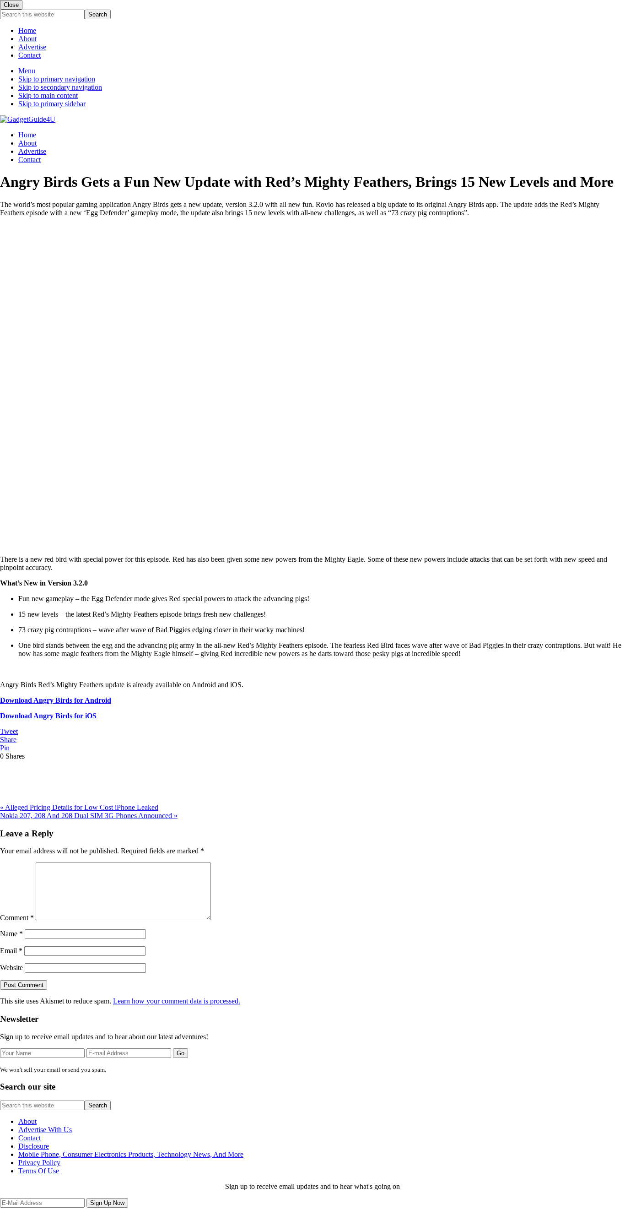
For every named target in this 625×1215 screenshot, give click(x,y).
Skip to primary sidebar (52, 104)
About (27, 39)
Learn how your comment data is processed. (176, 1001)
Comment (17, 918)
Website (11, 967)
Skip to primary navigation (56, 79)
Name (11, 934)
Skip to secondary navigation (60, 87)
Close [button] (11, 4)
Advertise (32, 47)
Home (27, 30)
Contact (29, 55)
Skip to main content (48, 95)
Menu (26, 71)
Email (11, 951)
